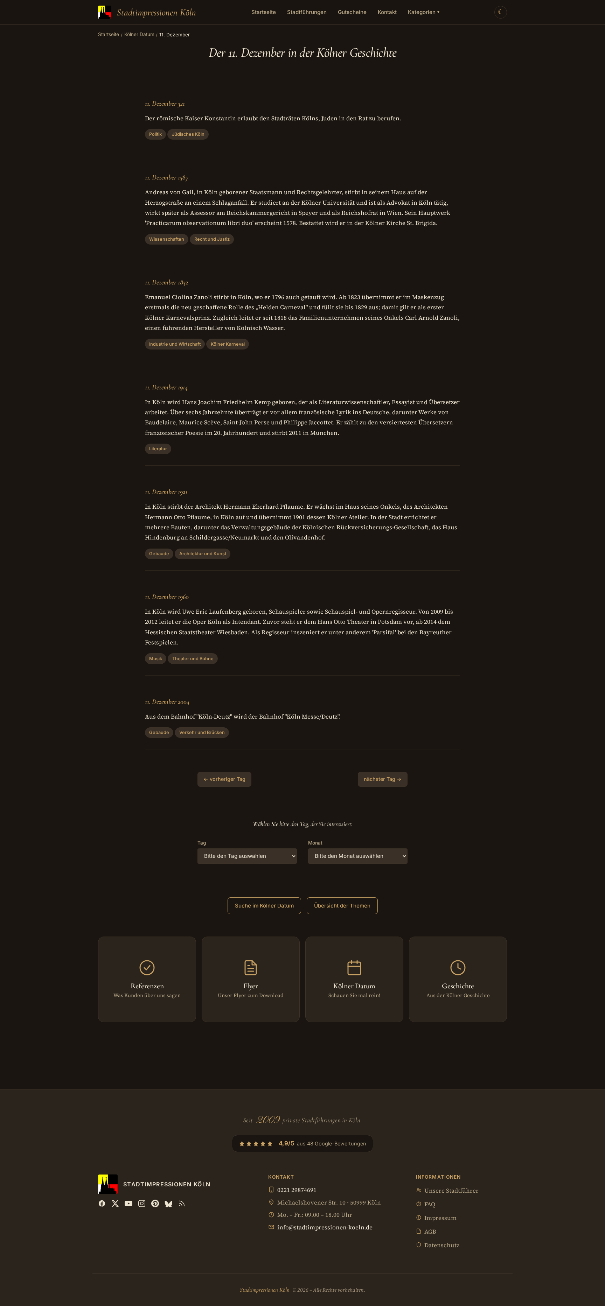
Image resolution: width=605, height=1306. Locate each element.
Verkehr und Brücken (202, 732)
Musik (155, 658)
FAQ (429, 1204)
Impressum (440, 1218)
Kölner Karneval (228, 344)
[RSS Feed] (182, 1203)
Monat (315, 843)
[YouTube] (128, 1203)
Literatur (158, 448)
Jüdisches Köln (188, 134)
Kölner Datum (139, 34)
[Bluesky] (168, 1203)
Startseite (263, 12)
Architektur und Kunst (202, 553)
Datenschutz (441, 1245)
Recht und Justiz (212, 239)
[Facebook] (102, 1203)
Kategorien (423, 12)
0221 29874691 (297, 1190)
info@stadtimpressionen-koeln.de (325, 1227)
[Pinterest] (155, 1203)
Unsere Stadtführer (451, 1191)
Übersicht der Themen (342, 905)
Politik (155, 134)
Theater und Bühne (193, 658)
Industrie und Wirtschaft (175, 344)
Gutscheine (352, 12)
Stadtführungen (307, 12)
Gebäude (159, 553)
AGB (430, 1232)
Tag (201, 843)
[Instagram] (142, 1203)
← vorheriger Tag (224, 779)
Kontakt (387, 12)
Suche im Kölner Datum (264, 905)
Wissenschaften (166, 239)
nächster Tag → (383, 779)
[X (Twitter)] (115, 1203)
